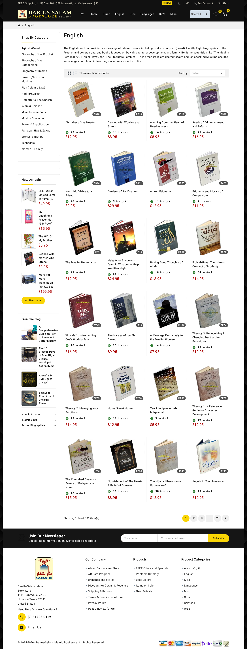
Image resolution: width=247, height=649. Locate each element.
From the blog (31, 319)
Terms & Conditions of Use (105, 597)
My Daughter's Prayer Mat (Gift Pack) (45, 218)
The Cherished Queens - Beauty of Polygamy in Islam (80, 483)
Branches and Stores (101, 580)
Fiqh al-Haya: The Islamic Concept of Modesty (208, 264)
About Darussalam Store (103, 568)
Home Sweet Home (120, 408)
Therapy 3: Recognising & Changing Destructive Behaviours (208, 337)
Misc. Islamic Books (35, 112)
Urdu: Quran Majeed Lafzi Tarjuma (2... (47, 195)
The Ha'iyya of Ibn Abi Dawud (122, 337)
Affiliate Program (99, 574)
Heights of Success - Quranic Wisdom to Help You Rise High (123, 264)
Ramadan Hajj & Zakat (36, 131)
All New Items (33, 300)
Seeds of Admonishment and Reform (208, 124)
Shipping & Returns (100, 591)
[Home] (20, 25)
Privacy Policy (97, 603)
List (75, 73)
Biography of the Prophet (37, 54)
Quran (106, 14)
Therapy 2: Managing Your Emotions (81, 410)
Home (94, 14)
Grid (69, 73)
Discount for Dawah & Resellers (108, 586)
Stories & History (32, 137)
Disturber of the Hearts (80, 122)
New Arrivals (144, 591)
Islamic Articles (39, 414)
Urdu (133, 14)
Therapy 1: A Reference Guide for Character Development (207, 410)
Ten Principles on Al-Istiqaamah (163, 410)
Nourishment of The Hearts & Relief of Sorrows (125, 483)
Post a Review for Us (101, 609)
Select (207, 73)
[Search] (206, 14)
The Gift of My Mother (45, 238)
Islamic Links (39, 420)
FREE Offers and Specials (152, 568)
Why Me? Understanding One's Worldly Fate (80, 337)
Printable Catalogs (147, 574)
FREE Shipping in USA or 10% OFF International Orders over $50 (58, 3)
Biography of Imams (34, 71)
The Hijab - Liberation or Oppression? (165, 483)
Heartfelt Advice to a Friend (78, 193)
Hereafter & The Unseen (37, 100)
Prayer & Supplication (35, 124)
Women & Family (32, 149)
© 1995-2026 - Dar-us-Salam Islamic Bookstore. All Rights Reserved (61, 642)
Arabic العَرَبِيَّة (192, 568)
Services (189, 603)
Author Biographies (39, 425)
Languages (147, 14)
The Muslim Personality (80, 262)
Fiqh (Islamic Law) (33, 88)
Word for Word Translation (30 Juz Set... (47, 281)
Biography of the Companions (32, 63)
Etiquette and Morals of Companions (207, 193)
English (120, 14)
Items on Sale (145, 586)
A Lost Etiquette (160, 191)
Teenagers (28, 143)
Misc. (173, 14)
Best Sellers (143, 580)
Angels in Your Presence (207, 481)
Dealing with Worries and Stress (47, 258)
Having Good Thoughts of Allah (166, 264)
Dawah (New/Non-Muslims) (33, 79)
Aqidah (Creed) (31, 48)
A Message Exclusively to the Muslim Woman (166, 337)
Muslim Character (33, 118)
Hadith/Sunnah (31, 94)
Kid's (162, 14)
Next (225, 518)
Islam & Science (32, 106)
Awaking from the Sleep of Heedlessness (167, 124)
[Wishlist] (216, 14)
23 (217, 518)
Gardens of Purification (122, 191)
